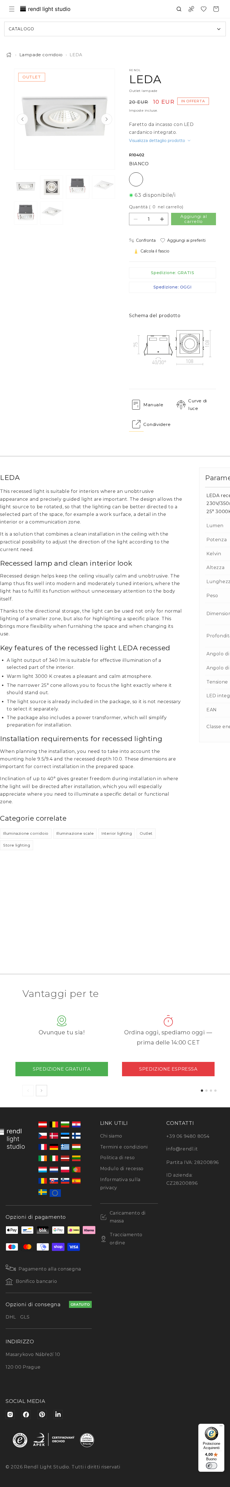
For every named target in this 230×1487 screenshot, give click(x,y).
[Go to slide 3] (211, 1090)
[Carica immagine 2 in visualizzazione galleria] (51, 187)
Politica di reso (117, 1157)
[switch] (211, 1465)
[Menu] (221, 1427)
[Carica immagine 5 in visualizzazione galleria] (25, 213)
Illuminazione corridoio (26, 833)
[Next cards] (41, 1090)
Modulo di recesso (122, 1168)
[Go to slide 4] (215, 1090)
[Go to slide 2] (206, 1090)
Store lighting (16, 845)
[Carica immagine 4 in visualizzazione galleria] (103, 187)
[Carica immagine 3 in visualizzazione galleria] (77, 187)
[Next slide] (106, 119)
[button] (12, 9)
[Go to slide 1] (202, 1090)
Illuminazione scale (75, 833)
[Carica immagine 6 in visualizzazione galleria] (51, 213)
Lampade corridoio (41, 54)
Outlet (146, 833)
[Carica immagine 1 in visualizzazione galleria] (25, 187)
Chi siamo (111, 1136)
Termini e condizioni (124, 1147)
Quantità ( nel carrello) (156, 206)
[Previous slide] (22, 119)
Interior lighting (117, 833)
